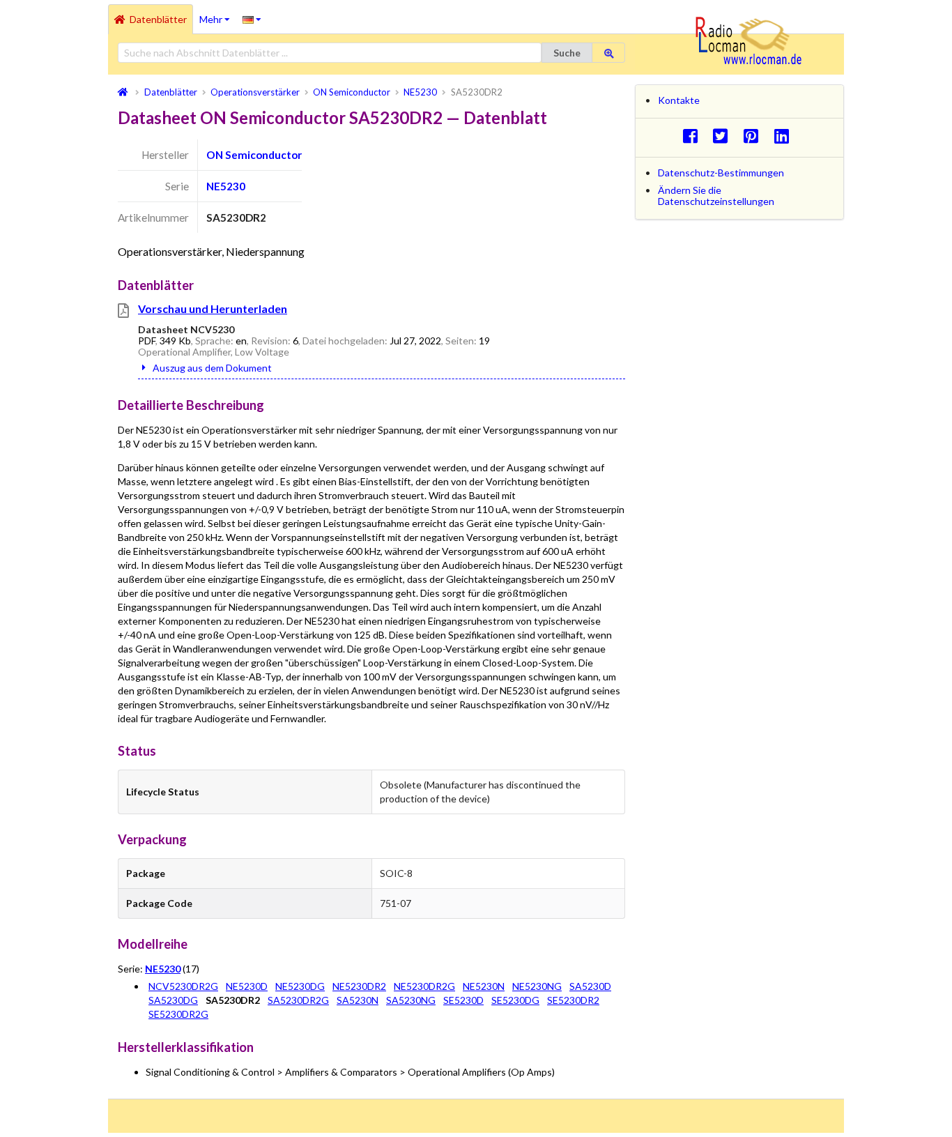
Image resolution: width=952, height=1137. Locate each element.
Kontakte (679, 100)
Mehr (217, 14)
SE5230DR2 (573, 1000)
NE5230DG (300, 986)
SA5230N (357, 1000)
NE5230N (484, 986)
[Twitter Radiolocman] (724, 135)
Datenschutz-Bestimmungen (721, 172)
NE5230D (247, 986)
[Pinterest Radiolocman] (755, 135)
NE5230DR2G (424, 986)
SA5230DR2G (298, 1000)
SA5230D (590, 986)
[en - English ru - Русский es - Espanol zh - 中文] (252, 18)
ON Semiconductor (254, 154)
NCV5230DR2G (183, 986)
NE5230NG (537, 986)
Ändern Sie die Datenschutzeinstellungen (716, 195)
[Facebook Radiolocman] (693, 135)
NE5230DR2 (359, 986)
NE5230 (225, 186)
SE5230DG (515, 1000)
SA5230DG (173, 1000)
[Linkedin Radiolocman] (785, 135)
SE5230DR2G (178, 1014)
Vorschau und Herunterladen (212, 308)
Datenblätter (158, 19)
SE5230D (463, 1000)
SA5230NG (411, 1000)
